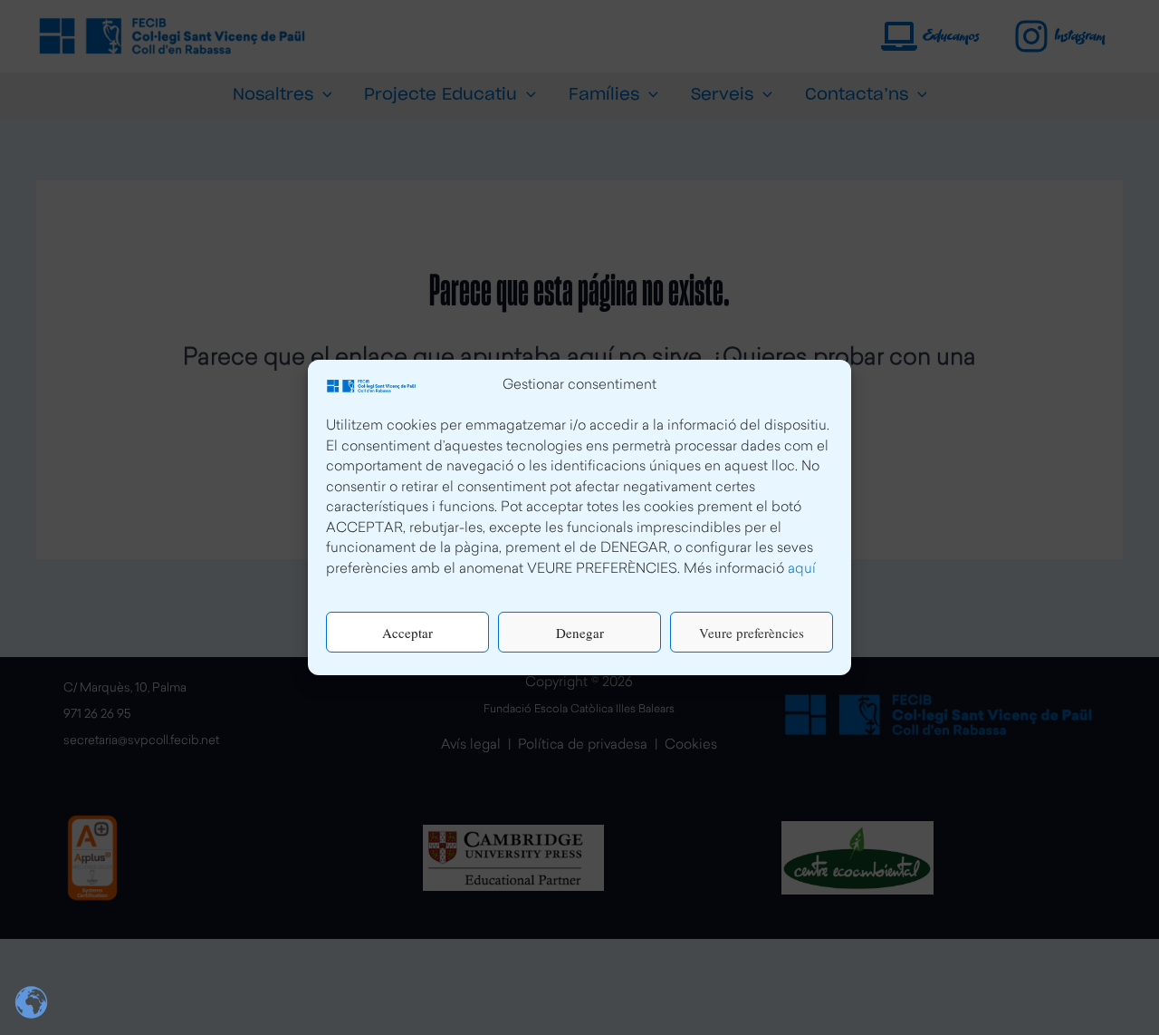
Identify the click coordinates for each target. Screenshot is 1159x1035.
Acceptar (407, 633)
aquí (802, 569)
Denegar (580, 633)
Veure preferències (751, 633)
